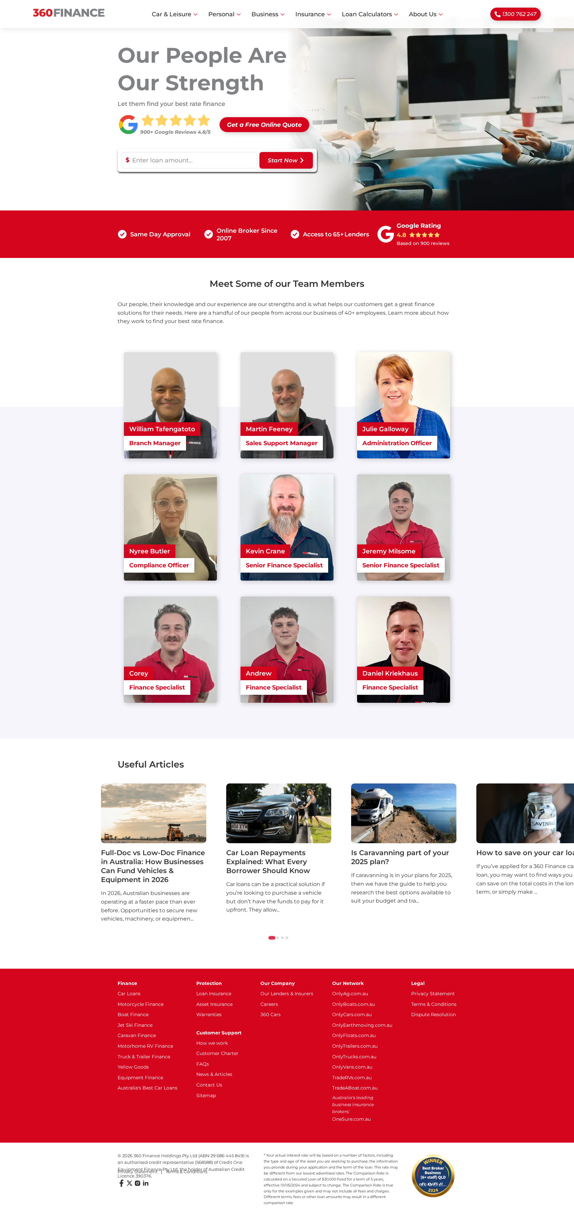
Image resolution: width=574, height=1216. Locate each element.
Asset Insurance (214, 1004)
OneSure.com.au (351, 1119)
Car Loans (129, 994)
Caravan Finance (137, 1035)
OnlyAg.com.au (350, 994)
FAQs (202, 1064)
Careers (269, 1004)
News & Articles (214, 1074)
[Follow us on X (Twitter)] (130, 1185)
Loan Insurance (213, 994)
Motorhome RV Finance (145, 1046)
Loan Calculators (367, 14)
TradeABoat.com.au (355, 1088)
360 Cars (270, 1014)
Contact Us (209, 1085)
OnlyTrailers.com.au (355, 1046)
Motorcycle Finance (140, 1004)
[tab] (271, 938)
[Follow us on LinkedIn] (145, 1185)
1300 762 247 (519, 14)
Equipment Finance (140, 1078)
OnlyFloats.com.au (354, 1035)
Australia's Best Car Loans (147, 1088)
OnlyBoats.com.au (353, 1004)
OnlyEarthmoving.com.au (362, 1025)
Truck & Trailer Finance (144, 1057)
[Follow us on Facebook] (122, 1185)
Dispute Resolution (433, 1014)
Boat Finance (133, 1014)
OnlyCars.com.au (352, 1014)
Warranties (209, 1014)
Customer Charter (217, 1053)
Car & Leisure (171, 14)
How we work (212, 1043)
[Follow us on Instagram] (138, 1185)
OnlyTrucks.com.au (354, 1057)
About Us (422, 14)
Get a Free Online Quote (264, 124)
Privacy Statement (433, 994)
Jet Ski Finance (135, 1025)
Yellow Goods (133, 1067)
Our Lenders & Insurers (286, 994)
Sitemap (206, 1095)
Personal (221, 14)
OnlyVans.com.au (352, 1067)
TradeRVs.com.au (352, 1078)
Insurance (310, 14)
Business (264, 14)
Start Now (283, 160)
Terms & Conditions (433, 1004)
